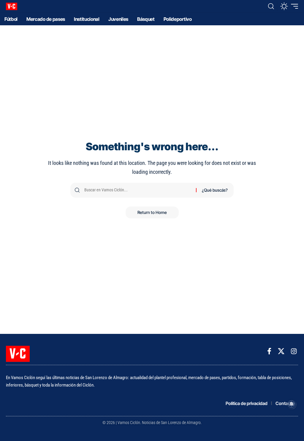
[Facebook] (269, 351)
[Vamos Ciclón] (11, 6)
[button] (271, 6)
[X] (281, 351)
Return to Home (152, 212)
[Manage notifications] (291, 404)
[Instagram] (293, 351)
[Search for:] (138, 190)
